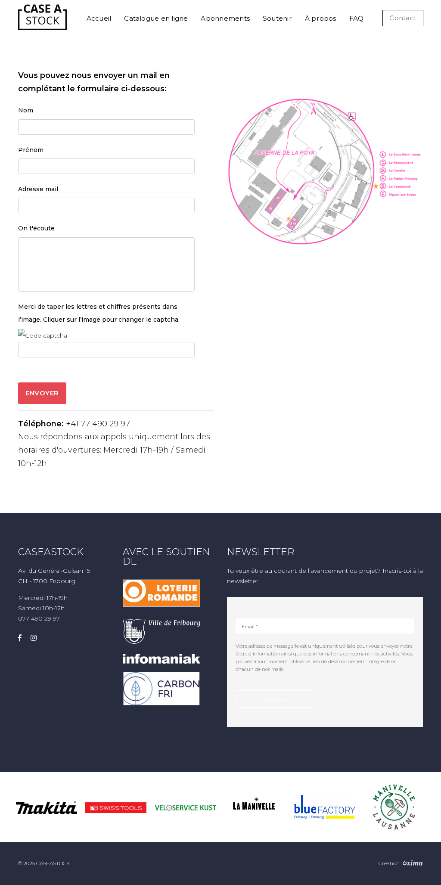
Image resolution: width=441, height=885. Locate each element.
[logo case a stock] (42, 17)
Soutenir (277, 18)
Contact (402, 18)
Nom (25, 110)
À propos (320, 18)
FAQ (356, 18)
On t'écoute (36, 228)
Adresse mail (38, 189)
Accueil (99, 18)
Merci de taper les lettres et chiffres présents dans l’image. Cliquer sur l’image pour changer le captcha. (99, 313)
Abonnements (225, 18)
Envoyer (42, 393)
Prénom (30, 150)
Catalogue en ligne (156, 18)
